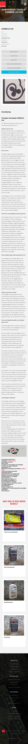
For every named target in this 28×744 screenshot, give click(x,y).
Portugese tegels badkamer (14, 716)
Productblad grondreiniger (14, 68)
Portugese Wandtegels (14, 703)
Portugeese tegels (14, 664)
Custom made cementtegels (14, 713)
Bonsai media (17, 738)
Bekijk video (14, 60)
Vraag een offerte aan (14, 72)
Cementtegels (14, 669)
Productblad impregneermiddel (14, 64)
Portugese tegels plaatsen (14, 679)
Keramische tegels (14, 666)
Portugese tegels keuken (14, 718)
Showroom (14, 711)
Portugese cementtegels (14, 671)
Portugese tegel (11, 460)
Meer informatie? (14, 51)
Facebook (7, 731)
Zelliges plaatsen (14, 682)
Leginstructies (14, 56)
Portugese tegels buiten (14, 687)
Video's (14, 700)
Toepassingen (14, 684)
